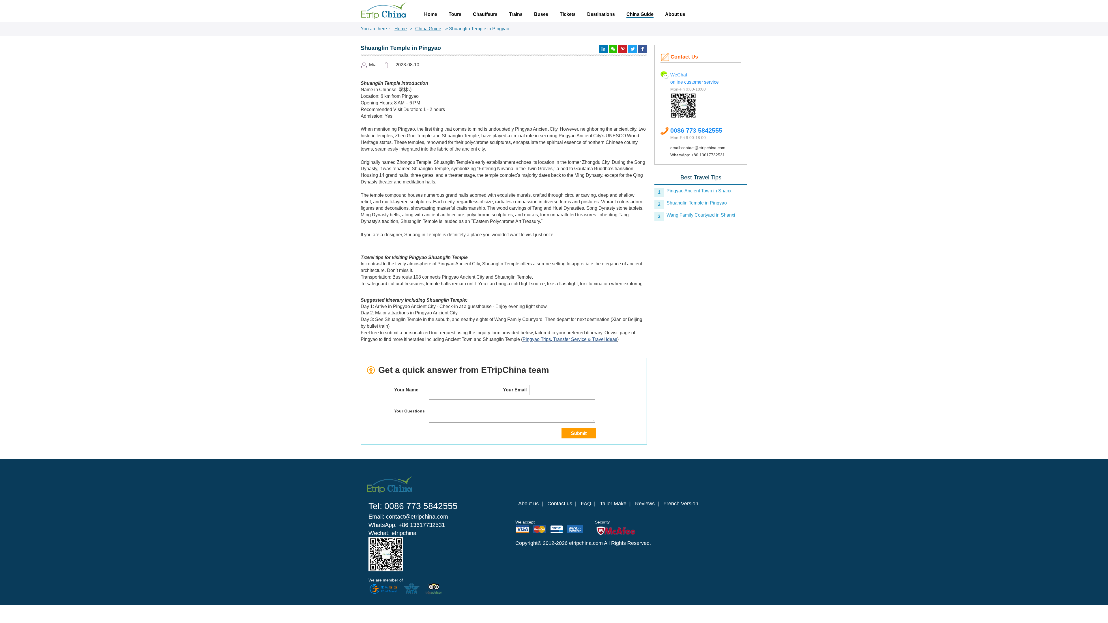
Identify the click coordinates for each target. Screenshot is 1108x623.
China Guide (640, 14)
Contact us (559, 503)
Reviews (645, 503)
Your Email (515, 389)
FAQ (586, 503)
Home (430, 14)
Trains (516, 14)
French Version (680, 503)
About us (675, 14)
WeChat (678, 74)
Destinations (601, 14)
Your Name (407, 389)
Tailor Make (613, 503)
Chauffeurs (485, 14)
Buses (541, 14)
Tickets (568, 14)
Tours (455, 14)
